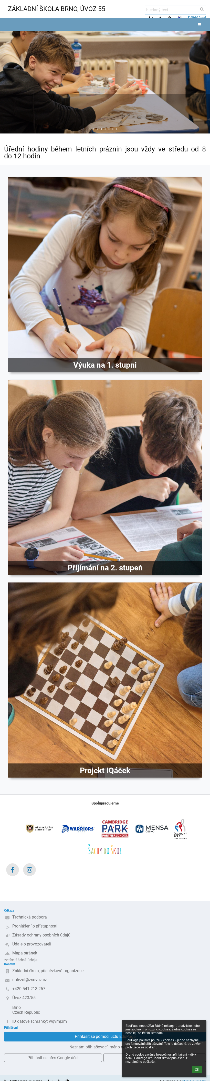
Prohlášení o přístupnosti (34, 926)
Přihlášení (197, 17)
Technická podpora (29, 917)
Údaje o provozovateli (31, 944)
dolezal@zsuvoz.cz (29, 979)
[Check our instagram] (29, 869)
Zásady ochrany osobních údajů (41, 935)
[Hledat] (201, 9)
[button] (180, 18)
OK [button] (197, 1070)
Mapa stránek (24, 953)
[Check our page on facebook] (12, 869)
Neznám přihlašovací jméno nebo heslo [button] (105, 1047)
